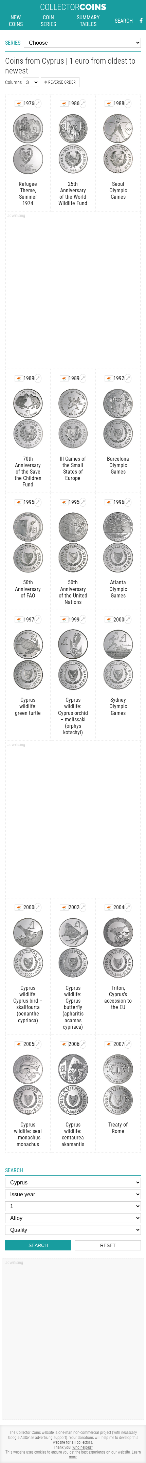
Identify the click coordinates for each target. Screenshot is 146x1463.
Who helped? (82, 1447)
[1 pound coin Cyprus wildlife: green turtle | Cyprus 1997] (37, 619)
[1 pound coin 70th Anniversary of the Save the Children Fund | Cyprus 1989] (37, 378)
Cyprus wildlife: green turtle (28, 706)
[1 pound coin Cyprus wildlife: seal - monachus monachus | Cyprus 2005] (37, 1044)
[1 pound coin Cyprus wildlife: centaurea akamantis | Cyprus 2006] (83, 1044)
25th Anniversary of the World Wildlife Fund (72, 194)
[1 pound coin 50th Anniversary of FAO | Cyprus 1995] (37, 502)
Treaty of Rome (118, 1127)
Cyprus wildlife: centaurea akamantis (72, 1134)
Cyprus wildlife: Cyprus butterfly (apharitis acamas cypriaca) (73, 1007)
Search (124, 21)
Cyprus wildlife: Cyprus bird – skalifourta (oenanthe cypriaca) (27, 1004)
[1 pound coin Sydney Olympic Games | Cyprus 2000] (127, 619)
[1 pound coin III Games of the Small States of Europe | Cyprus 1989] (83, 378)
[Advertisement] (73, 292)
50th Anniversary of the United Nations (73, 592)
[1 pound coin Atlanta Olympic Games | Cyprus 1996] (127, 502)
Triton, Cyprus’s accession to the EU (118, 998)
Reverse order (62, 82)
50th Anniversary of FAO (28, 588)
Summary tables (88, 20)
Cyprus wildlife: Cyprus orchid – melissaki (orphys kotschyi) (73, 716)
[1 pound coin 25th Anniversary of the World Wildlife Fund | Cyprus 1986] (83, 103)
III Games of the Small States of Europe (73, 469)
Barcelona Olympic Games (118, 465)
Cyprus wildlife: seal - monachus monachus (28, 1134)
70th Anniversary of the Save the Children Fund (28, 472)
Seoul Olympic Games (118, 190)
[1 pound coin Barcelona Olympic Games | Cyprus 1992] (127, 378)
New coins (16, 20)
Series (12, 43)
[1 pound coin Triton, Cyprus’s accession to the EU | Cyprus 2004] (127, 907)
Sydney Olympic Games (118, 706)
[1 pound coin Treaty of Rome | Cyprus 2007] (127, 1044)
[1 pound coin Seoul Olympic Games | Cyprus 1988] (127, 103)
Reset (108, 1245)
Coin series (48, 20)
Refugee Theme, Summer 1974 (28, 194)
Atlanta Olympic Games (118, 588)
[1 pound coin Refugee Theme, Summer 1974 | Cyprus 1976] (37, 103)
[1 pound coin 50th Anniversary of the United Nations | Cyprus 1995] (83, 502)
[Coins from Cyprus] (19, 104)
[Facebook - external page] (141, 21)
